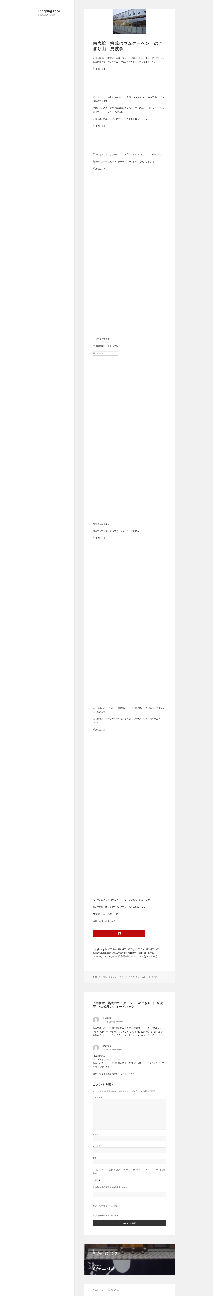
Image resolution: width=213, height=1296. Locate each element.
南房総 (154, 977)
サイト (95, 1157)
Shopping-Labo (49, 11)
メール (96, 1146)
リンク (161, 708)
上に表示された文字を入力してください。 (110, 1187)
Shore (113, 977)
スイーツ (123, 977)
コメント (97, 1097)
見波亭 (100, 61)
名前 (96, 1134)
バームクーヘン (144, 977)
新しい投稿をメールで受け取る (106, 1215)
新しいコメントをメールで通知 (106, 1205)
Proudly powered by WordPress (106, 1290)
